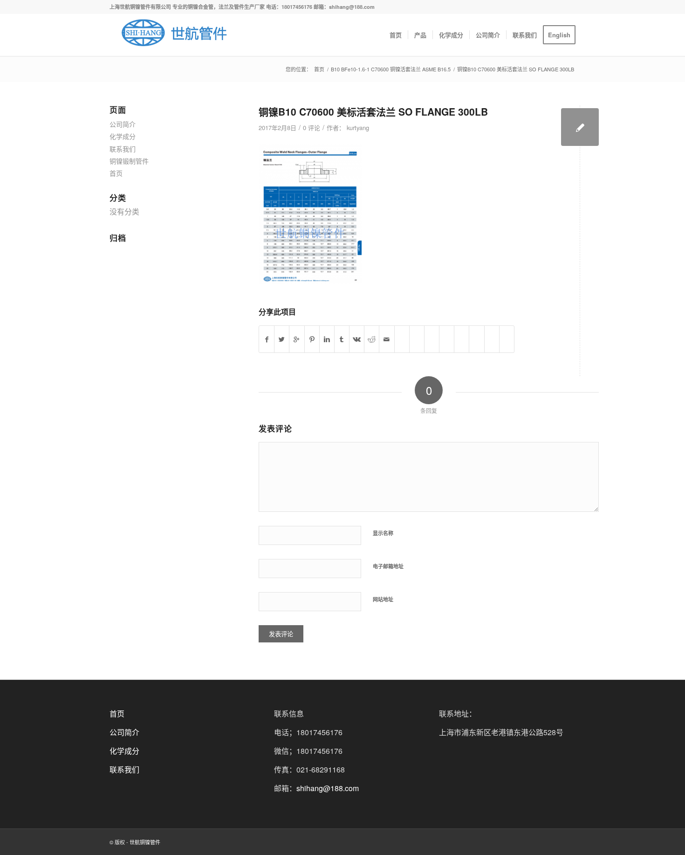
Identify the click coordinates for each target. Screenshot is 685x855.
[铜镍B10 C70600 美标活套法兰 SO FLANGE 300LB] (580, 127)
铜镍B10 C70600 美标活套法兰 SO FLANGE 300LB (373, 111)
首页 (319, 69)
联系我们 (123, 148)
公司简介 (123, 124)
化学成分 (123, 136)
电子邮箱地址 (388, 566)
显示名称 (383, 533)
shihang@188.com (327, 788)
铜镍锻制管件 (129, 160)
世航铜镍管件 (145, 842)
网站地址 (383, 599)
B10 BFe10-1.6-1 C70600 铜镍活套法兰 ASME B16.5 (391, 69)
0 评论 (311, 127)
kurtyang (358, 127)
